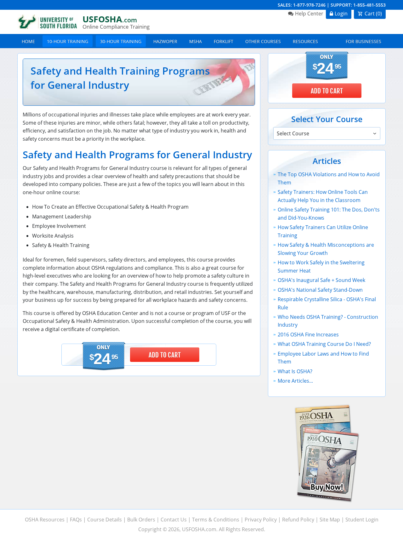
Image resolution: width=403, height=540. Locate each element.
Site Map (330, 519)
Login (341, 13)
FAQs (76, 519)
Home (28, 41)
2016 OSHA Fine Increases (308, 334)
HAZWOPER (165, 41)
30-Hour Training (120, 41)
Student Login (361, 519)
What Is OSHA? (295, 371)
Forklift (223, 41)
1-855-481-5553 (369, 5)
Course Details (104, 519)
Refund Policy (298, 519)
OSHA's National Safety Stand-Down (320, 289)
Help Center (309, 13)
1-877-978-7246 (309, 5)
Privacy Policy (261, 519)
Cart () (373, 13)
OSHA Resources (45, 519)
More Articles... (295, 380)
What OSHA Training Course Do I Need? (324, 343)
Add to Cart (165, 355)
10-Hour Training (67, 41)
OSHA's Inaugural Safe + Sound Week (321, 280)
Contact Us (174, 519)
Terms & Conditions (215, 519)
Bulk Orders (141, 519)
